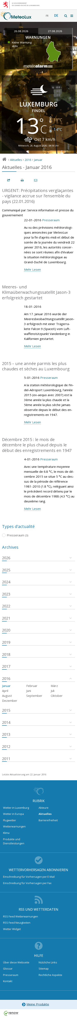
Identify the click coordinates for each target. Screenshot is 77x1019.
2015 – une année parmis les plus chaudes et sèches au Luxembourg (36, 366)
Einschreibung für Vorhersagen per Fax (27, 883)
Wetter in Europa (13, 814)
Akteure (43, 808)
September (34, 696)
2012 (6, 746)
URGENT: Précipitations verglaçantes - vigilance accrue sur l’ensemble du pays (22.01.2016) (37, 196)
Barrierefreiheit (48, 820)
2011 (6, 758)
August (7, 696)
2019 (6, 642)
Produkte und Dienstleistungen (13, 841)
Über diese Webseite (16, 962)
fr (47, 16)
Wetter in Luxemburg (16, 808)
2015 (6, 710)
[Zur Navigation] (72, 15)
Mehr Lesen (32, 269)
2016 (28, 160)
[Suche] (66, 15)
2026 (6, 557)
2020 (6, 630)
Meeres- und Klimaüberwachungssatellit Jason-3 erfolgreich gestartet (36, 292)
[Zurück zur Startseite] (16, 17)
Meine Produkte (37, 1004)
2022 (6, 606)
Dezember (9, 700)
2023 (6, 594)
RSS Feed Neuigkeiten (16, 922)
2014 (6, 722)
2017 (6, 666)
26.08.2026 (21, 31)
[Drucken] (22, 180)
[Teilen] (9, 180)
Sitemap (44, 968)
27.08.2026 (55, 31)
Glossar (8, 968)
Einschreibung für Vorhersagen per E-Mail (29, 877)
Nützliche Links (48, 962)
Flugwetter (9, 820)
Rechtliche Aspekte (50, 975)
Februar (31, 686)
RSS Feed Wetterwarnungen (20, 916)
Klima (6, 833)
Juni (28, 691)
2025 (6, 569)
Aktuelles (16, 160)
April (5, 691)
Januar (38, 160)
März (54, 686)
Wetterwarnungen (14, 826)
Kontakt (7, 981)
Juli (52, 691)
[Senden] (36, 180)
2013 (6, 734)
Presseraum (51, 220)
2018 (6, 654)
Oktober (57, 696)
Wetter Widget (12, 929)
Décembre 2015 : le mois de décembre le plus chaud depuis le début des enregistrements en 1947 (36, 445)
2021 (6, 618)
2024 (6, 581)
